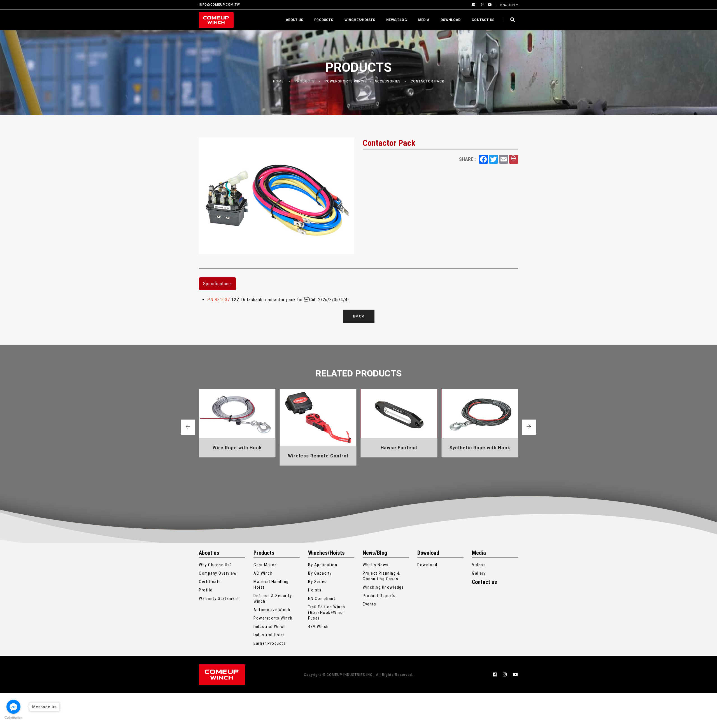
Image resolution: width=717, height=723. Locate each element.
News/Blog (396, 20)
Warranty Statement (219, 598)
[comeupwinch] (216, 20)
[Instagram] (482, 5)
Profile (206, 590)
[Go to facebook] (13, 707)
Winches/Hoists (359, 20)
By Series (317, 581)
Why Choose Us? (215, 564)
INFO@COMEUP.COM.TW (219, 5)
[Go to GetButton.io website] (13, 717)
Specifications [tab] (217, 283)
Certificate (210, 581)
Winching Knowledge (383, 587)
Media (423, 20)
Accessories (387, 81)
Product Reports (379, 595)
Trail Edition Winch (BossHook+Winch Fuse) (326, 612)
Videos (479, 564)
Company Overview (218, 573)
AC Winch (263, 573)
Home (278, 81)
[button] (188, 427)
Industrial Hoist (269, 634)
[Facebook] (474, 5)
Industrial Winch (269, 626)
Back (358, 316)
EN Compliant (321, 598)
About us (294, 20)
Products (323, 20)
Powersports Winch (345, 81)
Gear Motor (264, 564)
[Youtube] (489, 5)
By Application (322, 564)
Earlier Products (269, 643)
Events (369, 604)
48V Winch (318, 626)
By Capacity (320, 573)
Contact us (483, 20)
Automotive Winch (271, 609)
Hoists (315, 590)
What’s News (376, 564)
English (507, 5)
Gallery (479, 573)
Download (450, 20)
